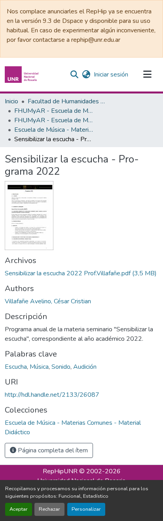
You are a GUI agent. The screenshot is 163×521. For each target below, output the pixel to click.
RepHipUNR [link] (60, 471)
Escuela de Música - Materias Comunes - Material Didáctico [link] (53, 129)
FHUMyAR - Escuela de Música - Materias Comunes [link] (53, 120)
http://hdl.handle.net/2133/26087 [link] (52, 394)
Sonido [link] (60, 366)
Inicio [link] (11, 101)
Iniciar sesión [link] (111, 74)
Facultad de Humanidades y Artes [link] (67, 101)
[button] (22, 74)
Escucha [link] (16, 366)
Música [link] (39, 366)
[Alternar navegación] (147, 74)
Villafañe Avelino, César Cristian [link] (48, 301)
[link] (81, 273)
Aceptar (18, 509)
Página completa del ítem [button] (52, 450)
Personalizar (86, 509)
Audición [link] (85, 366)
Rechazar (49, 509)
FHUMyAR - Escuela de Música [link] (53, 110)
